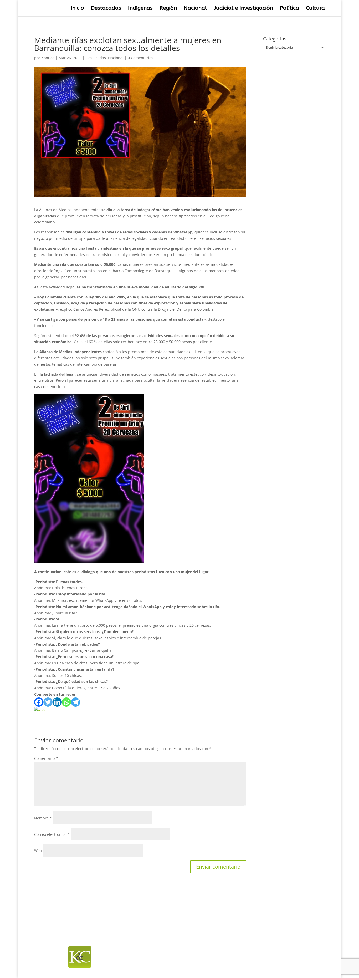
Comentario (46, 758)
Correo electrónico (52, 834)
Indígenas (140, 8)
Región (168, 8)
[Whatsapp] (66, 702)
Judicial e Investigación (243, 8)
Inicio (77, 8)
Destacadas (106, 8)
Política (289, 8)
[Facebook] (38, 702)
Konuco (47, 57)
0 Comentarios (140, 57)
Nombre (43, 818)
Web (38, 850)
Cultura (315, 8)
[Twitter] (48, 702)
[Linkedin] (57, 702)
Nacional (195, 8)
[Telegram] (75, 702)
